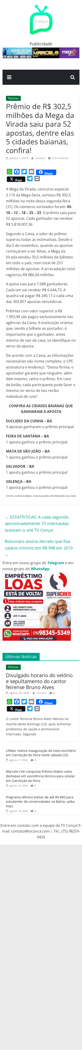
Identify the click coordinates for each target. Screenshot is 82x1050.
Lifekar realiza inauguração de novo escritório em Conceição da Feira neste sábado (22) (41, 752)
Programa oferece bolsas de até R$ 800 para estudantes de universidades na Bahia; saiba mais (40, 801)
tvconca (40, 158)
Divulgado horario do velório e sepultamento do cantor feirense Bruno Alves (39, 681)
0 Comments (60, 158)
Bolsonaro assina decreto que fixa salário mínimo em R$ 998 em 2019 (39, 548)
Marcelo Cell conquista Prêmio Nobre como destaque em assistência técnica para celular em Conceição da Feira (40, 776)
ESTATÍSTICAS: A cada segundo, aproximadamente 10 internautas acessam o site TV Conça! (37, 523)
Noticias (13, 98)
